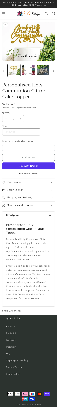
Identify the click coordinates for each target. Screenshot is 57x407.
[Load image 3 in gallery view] (42, 70)
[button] (3, 13)
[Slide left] (3, 71)
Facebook (11, 340)
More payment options (28, 173)
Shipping (15, 108)
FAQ (8, 354)
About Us (10, 326)
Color (4, 126)
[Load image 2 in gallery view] (28, 70)
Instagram (11, 347)
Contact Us (11, 333)
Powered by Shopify (35, 404)
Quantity (6, 113)
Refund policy (13, 374)
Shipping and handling (17, 360)
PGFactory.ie (25, 404)
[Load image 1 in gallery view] (13, 70)
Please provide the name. (17, 141)
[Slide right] (53, 71)
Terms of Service (14, 367)
